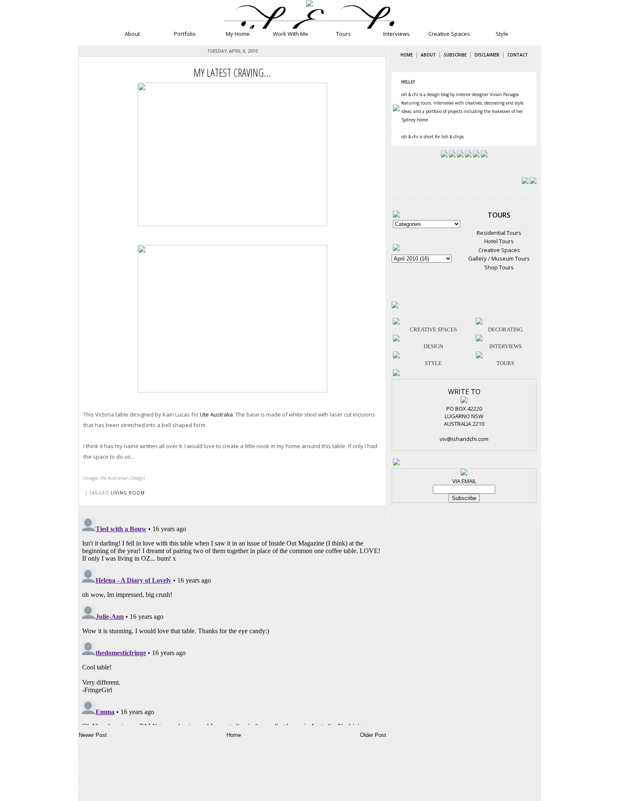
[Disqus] (232, 619)
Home (234, 735)
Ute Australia (216, 414)
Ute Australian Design (121, 478)
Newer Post (93, 735)
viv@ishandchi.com (464, 439)
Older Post (373, 735)
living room (128, 493)
